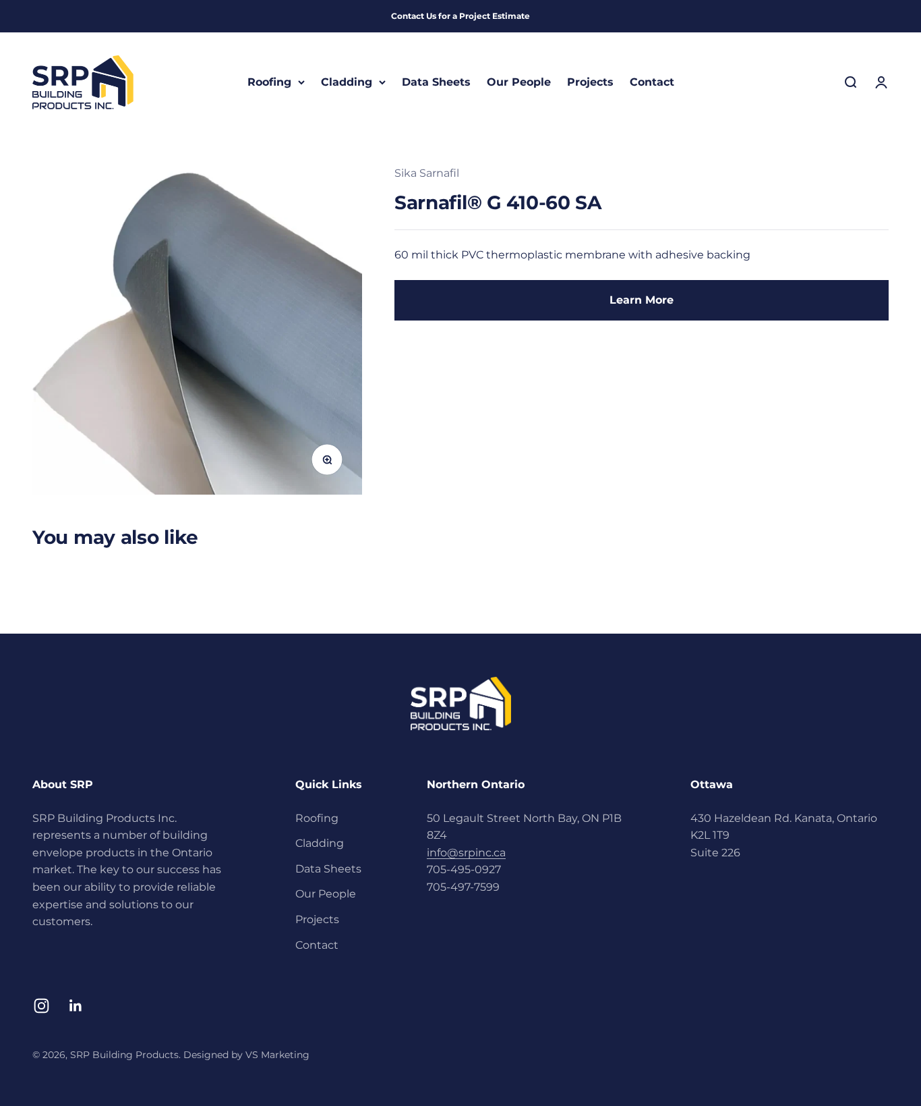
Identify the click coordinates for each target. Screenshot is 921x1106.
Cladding (346, 82)
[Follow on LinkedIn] (76, 1006)
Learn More (642, 300)
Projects (590, 82)
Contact (652, 82)
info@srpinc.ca (466, 852)
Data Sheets (436, 82)
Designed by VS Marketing (246, 1055)
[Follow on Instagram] (41, 1006)
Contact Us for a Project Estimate (460, 16)
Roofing (269, 82)
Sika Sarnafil (426, 173)
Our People (519, 82)
